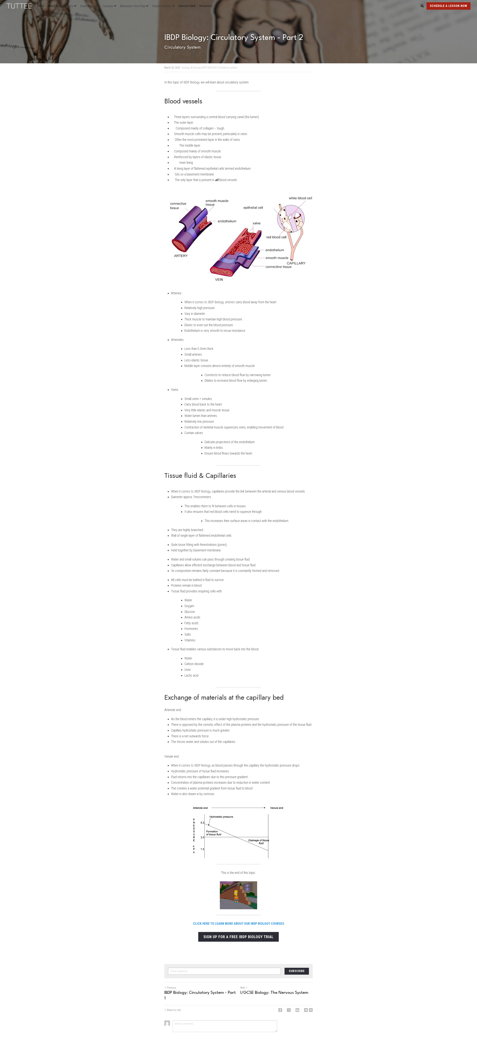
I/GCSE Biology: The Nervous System (274, 993)
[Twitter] (289, 1010)
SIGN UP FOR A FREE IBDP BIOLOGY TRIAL (238, 937)
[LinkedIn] (297, 1010)
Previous (171, 987)
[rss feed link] (311, 1010)
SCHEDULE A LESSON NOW (448, 6)
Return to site (174, 1010)
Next (242, 987)
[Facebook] (280, 1010)
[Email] (306, 1010)
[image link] (21, 5)
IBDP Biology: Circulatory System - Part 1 (200, 995)
